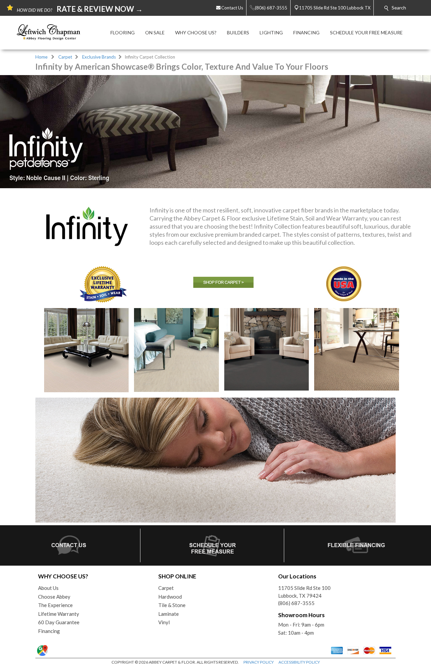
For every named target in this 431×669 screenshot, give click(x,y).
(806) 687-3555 (296, 603)
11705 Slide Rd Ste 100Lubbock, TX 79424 (304, 592)
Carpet (65, 57)
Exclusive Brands (99, 57)
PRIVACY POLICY (258, 662)
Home (41, 57)
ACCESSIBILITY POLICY (299, 662)
